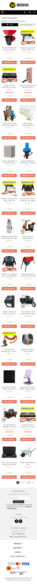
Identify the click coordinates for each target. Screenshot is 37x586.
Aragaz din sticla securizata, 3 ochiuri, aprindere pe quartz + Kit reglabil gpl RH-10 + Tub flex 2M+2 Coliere (9, 86)
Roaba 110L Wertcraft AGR (27, 463)
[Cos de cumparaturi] (30, 12)
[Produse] (3, 12)
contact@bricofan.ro (19, 537)
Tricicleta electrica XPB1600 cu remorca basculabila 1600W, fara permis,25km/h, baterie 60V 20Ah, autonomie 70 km (9, 426)
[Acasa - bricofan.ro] (18, 5)
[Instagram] (20, 521)
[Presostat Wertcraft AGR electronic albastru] (28, 151)
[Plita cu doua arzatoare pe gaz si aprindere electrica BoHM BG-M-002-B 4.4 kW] (9, 452)
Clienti (18, 552)
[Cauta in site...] (34, 12)
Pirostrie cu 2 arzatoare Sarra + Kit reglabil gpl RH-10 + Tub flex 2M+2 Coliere (9, 275)
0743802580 (19, 534)
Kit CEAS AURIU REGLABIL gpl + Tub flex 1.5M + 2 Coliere (9, 350)
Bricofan (18, 548)
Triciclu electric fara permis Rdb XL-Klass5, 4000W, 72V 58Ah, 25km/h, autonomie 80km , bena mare (27, 313)
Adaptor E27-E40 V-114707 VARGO (27, 350)
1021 (28, 482)
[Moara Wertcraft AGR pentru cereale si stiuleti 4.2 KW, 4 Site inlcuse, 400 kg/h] (9, 37)
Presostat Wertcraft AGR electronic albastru (28, 162)
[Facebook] (16, 521)
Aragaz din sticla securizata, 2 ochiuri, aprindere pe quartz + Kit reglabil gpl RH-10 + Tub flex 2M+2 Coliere (28, 426)
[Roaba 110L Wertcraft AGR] (28, 452)
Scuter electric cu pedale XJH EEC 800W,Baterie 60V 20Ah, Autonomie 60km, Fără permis (28, 237)
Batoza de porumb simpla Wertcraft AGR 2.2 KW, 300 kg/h (27, 275)
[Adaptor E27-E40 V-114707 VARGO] (28, 339)
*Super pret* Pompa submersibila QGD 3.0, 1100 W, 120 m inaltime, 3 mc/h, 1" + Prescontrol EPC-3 (9, 124)
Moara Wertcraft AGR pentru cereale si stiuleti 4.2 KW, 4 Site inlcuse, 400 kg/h (9, 49)
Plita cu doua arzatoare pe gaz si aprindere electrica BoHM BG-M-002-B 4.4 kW (9, 463)
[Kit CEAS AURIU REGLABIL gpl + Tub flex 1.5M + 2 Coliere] (9, 339)
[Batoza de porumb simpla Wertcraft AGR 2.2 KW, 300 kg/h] (28, 264)
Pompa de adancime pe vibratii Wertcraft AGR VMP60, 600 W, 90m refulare (9, 237)
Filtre (10, 25)
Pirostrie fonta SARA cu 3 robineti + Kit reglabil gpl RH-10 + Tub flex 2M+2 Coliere (28, 200)
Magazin (18, 544)
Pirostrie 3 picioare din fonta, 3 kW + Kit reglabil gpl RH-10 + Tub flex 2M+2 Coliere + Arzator (9, 200)
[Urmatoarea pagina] (32, 482)
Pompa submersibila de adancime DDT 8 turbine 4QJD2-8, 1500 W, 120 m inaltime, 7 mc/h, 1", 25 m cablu (28, 86)
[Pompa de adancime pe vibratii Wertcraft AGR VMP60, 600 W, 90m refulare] (9, 226)
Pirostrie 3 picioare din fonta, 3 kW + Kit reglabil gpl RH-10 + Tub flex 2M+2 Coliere (28, 49)
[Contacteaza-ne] (24, 12)
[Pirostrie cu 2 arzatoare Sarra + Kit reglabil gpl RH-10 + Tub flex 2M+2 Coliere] (9, 264)
